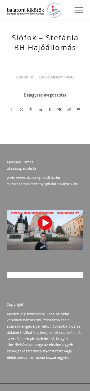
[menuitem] (76, 10)
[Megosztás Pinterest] (31, 109)
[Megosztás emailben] (78, 109)
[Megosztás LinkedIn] (40, 109)
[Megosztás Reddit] (69, 109)
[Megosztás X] (21, 109)
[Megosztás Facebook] (11, 109)
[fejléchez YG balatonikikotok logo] (37, 10)
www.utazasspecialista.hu (38, 177)
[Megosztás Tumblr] (49, 109)
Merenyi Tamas (62, 77)
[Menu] (76, 10)
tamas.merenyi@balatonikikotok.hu (48, 183)
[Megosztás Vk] (59, 109)
